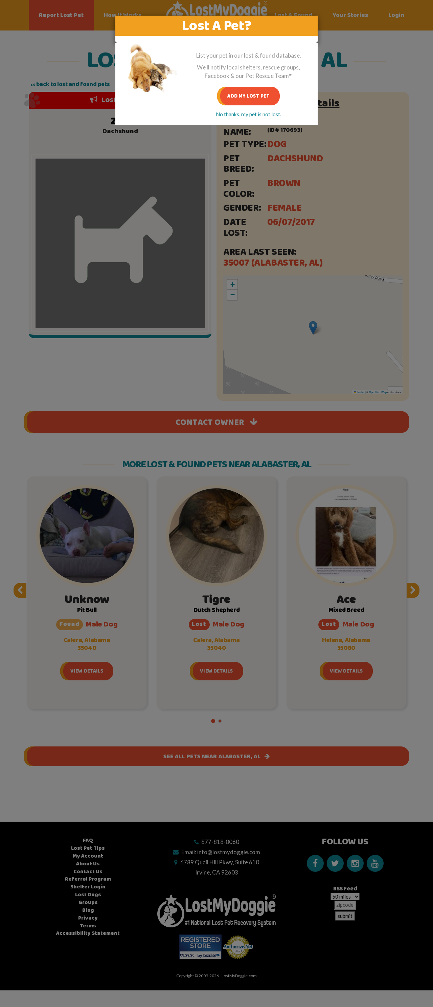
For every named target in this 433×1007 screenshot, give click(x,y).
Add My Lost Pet (248, 96)
